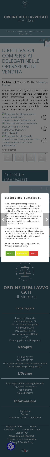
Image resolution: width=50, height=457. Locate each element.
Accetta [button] (10, 253)
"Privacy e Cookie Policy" (16, 246)
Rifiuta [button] (34, 253)
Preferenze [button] (22, 253)
